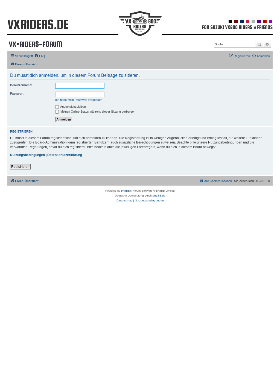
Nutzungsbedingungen (27, 155)
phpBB (125, 190)
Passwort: (17, 93)
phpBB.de (159, 195)
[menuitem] (39, 56)
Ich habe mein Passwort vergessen (78, 99)
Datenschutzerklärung (64, 155)
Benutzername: (21, 85)
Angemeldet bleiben (73, 106)
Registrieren (20, 167)
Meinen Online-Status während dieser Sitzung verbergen (97, 111)
